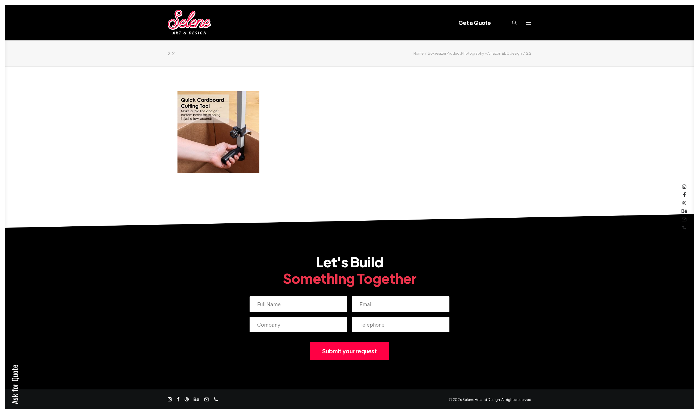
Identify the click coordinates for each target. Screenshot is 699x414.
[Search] (512, 22)
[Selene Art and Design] (189, 23)
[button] (528, 22)
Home (418, 53)
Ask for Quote (14, 384)
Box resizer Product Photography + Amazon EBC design (475, 53)
